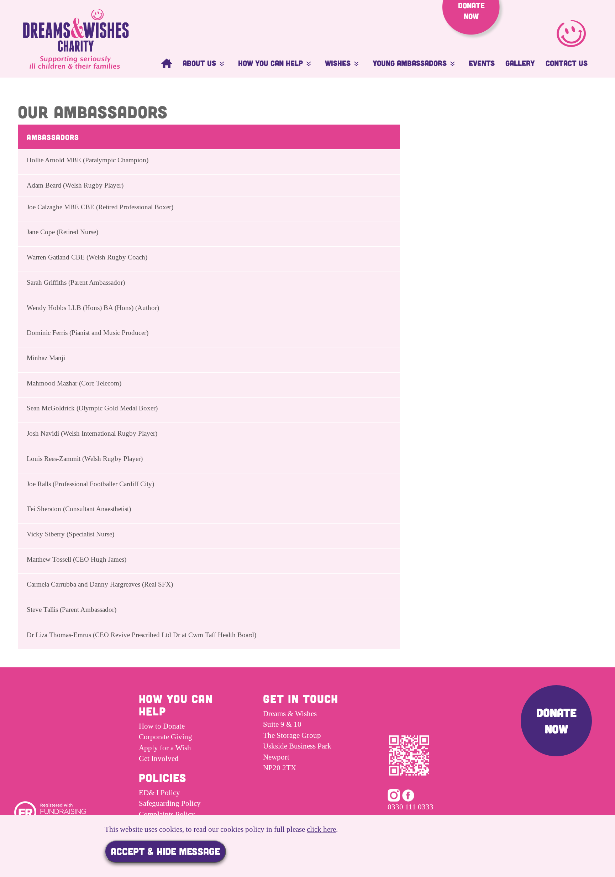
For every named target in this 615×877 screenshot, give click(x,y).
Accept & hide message (165, 851)
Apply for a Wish (165, 748)
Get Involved (159, 758)
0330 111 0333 (410, 807)
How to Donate (162, 726)
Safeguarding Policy (170, 803)
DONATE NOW (556, 720)
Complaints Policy (167, 814)
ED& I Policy (159, 792)
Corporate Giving (165, 736)
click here (321, 829)
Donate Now (471, 10)
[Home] (166, 63)
